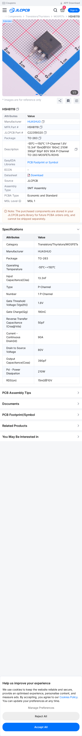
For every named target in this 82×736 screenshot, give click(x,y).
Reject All (41, 716)
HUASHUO (34, 121)
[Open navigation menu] (4, 10)
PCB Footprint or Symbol (42, 162)
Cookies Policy (68, 697)
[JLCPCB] (23, 10)
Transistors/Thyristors (38, 16)
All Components (13, 16)
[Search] (55, 10)
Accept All (41, 727)
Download (37, 175)
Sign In (73, 10)
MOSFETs (59, 16)
